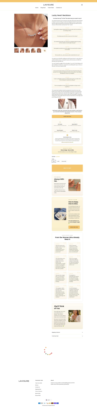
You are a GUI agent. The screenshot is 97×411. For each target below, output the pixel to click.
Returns (36, 385)
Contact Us (59, 7)
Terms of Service (38, 391)
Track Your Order (38, 383)
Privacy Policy (38, 395)
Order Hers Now (67, 116)
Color (53, 159)
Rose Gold (64, 161)
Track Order (51, 7)
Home (36, 7)
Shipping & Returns (56, 332)
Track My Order (55, 336)
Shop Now (43, 7)
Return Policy (37, 393)
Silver (54, 161)
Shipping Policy (38, 389)
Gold (58, 161)
